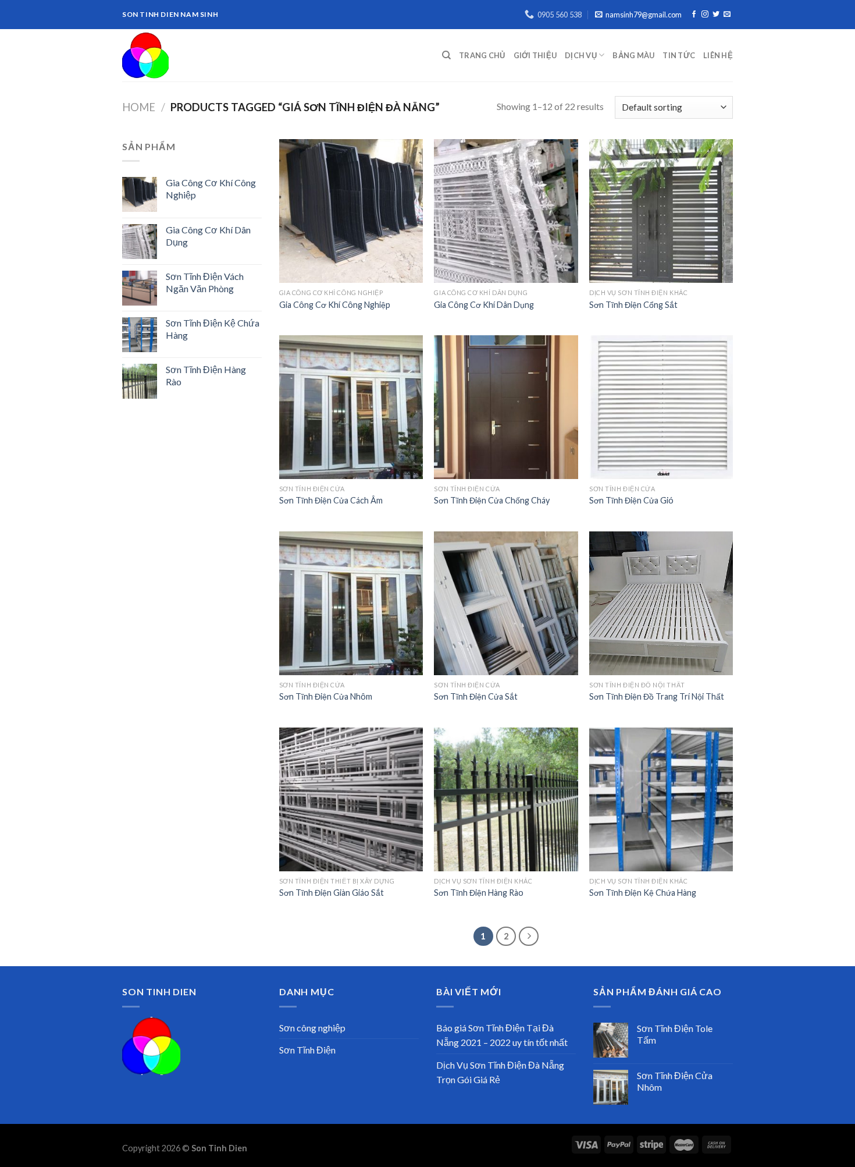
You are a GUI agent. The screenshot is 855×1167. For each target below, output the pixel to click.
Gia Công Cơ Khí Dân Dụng (484, 305)
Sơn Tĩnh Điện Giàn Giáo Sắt (331, 893)
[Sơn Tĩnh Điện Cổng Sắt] (661, 211)
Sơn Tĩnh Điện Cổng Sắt (633, 305)
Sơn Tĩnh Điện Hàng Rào (478, 893)
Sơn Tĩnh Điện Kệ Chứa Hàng (642, 893)
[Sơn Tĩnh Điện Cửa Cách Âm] (351, 407)
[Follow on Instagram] (704, 14)
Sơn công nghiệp (312, 1027)
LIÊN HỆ (718, 55)
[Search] (446, 55)
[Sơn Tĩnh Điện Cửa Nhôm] (351, 603)
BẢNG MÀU (633, 55)
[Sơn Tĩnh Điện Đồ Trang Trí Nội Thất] (661, 603)
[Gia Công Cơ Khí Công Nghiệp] (351, 211)
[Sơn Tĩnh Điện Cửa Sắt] (506, 603)
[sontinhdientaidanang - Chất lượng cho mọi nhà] (241, 55)
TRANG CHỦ (482, 55)
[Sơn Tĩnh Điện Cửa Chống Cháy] (506, 407)
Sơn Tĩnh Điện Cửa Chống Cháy (492, 500)
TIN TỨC (678, 55)
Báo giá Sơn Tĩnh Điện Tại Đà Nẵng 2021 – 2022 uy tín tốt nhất (502, 1035)
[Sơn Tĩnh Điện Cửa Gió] (661, 407)
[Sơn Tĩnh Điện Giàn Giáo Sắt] (351, 799)
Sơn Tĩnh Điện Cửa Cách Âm (331, 500)
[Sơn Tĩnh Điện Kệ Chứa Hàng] (661, 799)
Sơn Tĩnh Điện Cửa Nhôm (325, 696)
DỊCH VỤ (581, 55)
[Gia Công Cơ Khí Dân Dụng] (506, 211)
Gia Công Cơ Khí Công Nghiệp (334, 305)
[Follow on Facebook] (693, 14)
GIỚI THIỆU (535, 55)
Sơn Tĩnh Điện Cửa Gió (631, 500)
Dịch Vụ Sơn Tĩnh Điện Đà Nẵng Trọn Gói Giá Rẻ (500, 1072)
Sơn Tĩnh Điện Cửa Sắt (476, 696)
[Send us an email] (727, 14)
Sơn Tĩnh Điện (307, 1049)
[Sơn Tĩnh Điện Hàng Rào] (506, 799)
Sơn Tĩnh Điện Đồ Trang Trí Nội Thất (656, 696)
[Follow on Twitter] (715, 14)
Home (138, 107)
